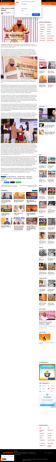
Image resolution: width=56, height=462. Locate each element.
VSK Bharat (42, 29)
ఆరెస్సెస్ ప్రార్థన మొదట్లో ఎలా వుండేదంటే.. (51, 166)
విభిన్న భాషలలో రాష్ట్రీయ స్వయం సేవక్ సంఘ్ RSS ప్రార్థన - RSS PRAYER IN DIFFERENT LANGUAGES (50, 133)
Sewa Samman (6, 6)
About (26, 459)
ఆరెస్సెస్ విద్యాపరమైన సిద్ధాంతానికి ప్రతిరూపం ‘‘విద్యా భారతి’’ (51, 180)
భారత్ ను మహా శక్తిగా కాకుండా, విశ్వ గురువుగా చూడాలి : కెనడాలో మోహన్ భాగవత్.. (6, 201)
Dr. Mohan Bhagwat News (11, 176)
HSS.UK (41, 33)
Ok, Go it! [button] (4, 459)
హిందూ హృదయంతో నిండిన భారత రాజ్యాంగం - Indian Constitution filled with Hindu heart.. (51, 242)
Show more (35, 190)
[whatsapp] (54, 1)
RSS (13, 3)
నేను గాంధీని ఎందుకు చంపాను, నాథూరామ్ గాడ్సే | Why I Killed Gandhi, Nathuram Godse (50, 126)
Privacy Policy (39, 459)
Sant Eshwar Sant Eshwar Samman (19, 178)
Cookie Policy (45, 459)
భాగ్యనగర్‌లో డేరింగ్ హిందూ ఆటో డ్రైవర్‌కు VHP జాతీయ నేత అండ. (43, 197)
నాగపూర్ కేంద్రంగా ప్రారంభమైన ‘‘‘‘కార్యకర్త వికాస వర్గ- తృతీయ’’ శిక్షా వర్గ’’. (42, 180)
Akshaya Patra (42, 40)
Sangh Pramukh (9, 178)
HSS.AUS (49, 33)
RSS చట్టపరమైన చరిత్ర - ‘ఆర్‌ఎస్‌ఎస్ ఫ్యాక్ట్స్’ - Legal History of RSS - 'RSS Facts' (43, 166)
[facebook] (47, 1)
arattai (51, 391)
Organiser (49, 29)
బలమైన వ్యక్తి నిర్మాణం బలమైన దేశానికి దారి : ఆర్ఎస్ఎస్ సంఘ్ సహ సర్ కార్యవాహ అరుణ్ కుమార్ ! (42, 290)
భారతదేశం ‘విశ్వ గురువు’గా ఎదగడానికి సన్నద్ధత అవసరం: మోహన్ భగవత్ (5, 214)
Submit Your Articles (26, 460)
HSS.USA (49, 31)
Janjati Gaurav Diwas (21, 176)
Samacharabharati (50, 35)
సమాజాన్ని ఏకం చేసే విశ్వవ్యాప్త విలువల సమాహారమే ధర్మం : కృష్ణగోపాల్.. (42, 72)
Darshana (42, 31)
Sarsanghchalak (29, 178)
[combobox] (23, 10)
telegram (44, 391)
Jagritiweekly (42, 27)
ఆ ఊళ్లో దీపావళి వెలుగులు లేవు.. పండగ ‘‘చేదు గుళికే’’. (43, 273)
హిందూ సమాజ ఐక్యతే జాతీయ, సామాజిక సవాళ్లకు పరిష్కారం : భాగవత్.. (31, 214)
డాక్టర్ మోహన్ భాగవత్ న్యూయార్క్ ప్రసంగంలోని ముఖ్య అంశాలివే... (19, 201)
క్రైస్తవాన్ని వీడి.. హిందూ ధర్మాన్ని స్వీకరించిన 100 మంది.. (42, 211)
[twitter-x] (49, 1)
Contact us (30, 459)
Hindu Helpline (50, 38)
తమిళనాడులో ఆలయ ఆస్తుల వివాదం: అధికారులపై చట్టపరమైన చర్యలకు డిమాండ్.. (51, 85)
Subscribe (36, 14)
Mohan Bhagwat (29, 176)
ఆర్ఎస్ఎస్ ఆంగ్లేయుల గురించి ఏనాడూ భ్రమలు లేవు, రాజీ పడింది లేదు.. (51, 273)
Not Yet (27, 14)
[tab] (14, 4)
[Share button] (23, 182)
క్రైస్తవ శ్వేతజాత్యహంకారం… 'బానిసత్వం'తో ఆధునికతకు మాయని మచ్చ (42, 259)
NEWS (50, 3)
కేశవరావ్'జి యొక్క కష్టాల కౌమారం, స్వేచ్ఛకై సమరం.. (42, 304)
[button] (55, 4)
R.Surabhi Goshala (50, 40)
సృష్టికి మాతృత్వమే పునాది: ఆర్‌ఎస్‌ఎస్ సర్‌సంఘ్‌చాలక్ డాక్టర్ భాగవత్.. (31, 201)
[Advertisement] (19, 242)
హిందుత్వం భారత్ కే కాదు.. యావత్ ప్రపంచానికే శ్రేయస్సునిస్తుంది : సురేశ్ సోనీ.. (51, 228)
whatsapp (52, 385)
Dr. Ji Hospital (42, 38)
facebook (44, 385)
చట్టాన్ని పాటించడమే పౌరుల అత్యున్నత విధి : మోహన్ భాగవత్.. (6, 226)
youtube (52, 388)
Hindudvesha (42, 35)
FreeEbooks (49, 24)
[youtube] (51, 1)
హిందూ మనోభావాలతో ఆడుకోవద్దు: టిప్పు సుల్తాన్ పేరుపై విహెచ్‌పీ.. (51, 197)
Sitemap (34, 459)
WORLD (44, 3)
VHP (48, 427)
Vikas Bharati (49, 27)
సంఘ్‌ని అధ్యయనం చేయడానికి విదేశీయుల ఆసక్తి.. (18, 214)
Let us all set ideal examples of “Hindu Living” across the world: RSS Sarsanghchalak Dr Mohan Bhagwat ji (32, 227)
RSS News (3, 178)
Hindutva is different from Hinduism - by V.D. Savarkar (42, 242)
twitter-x (44, 388)
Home (2, 6)
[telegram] (53, 1)
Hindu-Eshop (42, 24)
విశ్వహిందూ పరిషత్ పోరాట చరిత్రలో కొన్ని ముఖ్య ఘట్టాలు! (51, 211)
